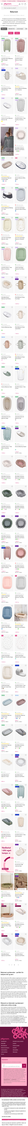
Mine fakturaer (4, 1045)
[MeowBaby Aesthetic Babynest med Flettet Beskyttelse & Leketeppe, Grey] (16, 151)
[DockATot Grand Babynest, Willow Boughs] (1, 61)
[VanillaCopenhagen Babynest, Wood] (3, 688)
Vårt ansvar (15, 1052)
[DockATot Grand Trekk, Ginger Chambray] (1, 569)
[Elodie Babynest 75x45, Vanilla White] (15, 330)
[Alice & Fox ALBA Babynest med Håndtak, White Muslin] (16, 628)
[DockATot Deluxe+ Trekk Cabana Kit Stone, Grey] (15, 688)
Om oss (2, 1054)
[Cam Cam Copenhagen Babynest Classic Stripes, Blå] (15, 210)
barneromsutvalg (16, 1019)
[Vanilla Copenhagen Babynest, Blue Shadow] (1, 628)
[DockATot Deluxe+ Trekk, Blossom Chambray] (1, 270)
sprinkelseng (16, 1017)
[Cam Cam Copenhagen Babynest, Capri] (1, 240)
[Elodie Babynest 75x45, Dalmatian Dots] (1, 91)
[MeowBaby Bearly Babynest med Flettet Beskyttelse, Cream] (1, 300)
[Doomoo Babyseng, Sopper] (15, 449)
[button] (2, 4)
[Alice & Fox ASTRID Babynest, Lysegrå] (16, 897)
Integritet (15, 1047)
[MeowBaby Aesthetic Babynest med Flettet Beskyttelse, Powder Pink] (3, 479)
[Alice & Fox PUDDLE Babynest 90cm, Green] (1, 897)
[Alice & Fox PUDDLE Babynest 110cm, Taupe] (1, 927)
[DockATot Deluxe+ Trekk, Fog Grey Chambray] (15, 121)
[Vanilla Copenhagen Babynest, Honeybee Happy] (1, 658)
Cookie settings (4, 1049)
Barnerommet (6, 15)
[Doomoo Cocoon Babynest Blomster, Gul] (1, 121)
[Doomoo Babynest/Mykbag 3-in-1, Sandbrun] (15, 91)
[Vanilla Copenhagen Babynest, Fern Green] (15, 270)
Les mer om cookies (6, 1116)
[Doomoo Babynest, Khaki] (1, 389)
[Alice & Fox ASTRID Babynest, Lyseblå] (18, 897)
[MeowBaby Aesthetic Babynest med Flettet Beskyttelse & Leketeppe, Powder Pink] (19, 151)
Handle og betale (16, 1045)
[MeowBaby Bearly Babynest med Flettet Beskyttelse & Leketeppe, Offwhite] (15, 778)
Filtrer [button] (11, 33)
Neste (18, 964)
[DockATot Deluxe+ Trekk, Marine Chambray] (1, 449)
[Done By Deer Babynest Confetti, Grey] (5, 181)
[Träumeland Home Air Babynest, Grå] (15, 419)
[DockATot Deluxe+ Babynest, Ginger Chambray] (15, 61)
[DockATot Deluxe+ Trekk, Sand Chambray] (15, 837)
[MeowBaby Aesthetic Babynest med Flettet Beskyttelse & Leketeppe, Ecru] (15, 151)
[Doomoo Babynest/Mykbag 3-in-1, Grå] (1, 210)
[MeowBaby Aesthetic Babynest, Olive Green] (19, 748)
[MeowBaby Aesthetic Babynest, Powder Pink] (18, 748)
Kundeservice (3, 1041)
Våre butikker (15, 1049)
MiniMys (17, 1012)
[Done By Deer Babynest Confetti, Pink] (4, 181)
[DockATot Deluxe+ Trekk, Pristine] (15, 389)
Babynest (22, 15)
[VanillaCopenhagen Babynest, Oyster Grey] (1, 688)
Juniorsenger (20, 28)
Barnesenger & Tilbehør (15, 15)
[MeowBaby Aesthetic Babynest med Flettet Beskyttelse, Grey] (4, 479)
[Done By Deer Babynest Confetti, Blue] (3, 181)
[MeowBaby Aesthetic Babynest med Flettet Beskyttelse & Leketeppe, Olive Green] (18, 151)
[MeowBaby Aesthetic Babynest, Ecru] (16, 748)
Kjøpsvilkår (3, 1043)
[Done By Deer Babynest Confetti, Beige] (1, 181)
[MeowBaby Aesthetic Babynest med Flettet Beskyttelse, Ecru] (1, 479)
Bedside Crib (11, 28)
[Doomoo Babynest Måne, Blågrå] (15, 181)
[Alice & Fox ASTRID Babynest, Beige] (15, 897)
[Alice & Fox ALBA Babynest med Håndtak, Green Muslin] (18, 628)
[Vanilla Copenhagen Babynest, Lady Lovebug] (15, 658)
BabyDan (13, 1012)
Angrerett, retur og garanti (18, 1041)
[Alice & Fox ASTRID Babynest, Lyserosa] (19, 897)
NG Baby (8, 1012)
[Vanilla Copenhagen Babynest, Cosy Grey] (15, 598)
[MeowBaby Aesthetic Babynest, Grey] (15, 748)
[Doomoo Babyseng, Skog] (1, 330)
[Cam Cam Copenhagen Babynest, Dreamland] (15, 240)
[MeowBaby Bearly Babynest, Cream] (1, 778)
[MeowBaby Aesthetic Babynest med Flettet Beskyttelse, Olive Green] (5, 479)
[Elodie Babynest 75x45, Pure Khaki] (15, 300)
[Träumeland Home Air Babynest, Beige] (1, 419)
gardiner (22, 1018)
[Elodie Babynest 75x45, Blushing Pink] (1, 360)
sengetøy (16, 1018)
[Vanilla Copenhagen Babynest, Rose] (1, 598)
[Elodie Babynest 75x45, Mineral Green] (15, 360)
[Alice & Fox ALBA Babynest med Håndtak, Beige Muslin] (15, 628)
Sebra (20, 1012)
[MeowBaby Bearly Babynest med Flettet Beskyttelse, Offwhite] (1, 957)
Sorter (17, 33)
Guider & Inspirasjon (5, 1047)
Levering (14, 1043)
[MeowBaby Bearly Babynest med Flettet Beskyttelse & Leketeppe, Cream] (15, 957)
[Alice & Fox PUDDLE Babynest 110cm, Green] (3, 927)
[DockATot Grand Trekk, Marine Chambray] (15, 807)
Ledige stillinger (4, 1052)
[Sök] (2, 8)
